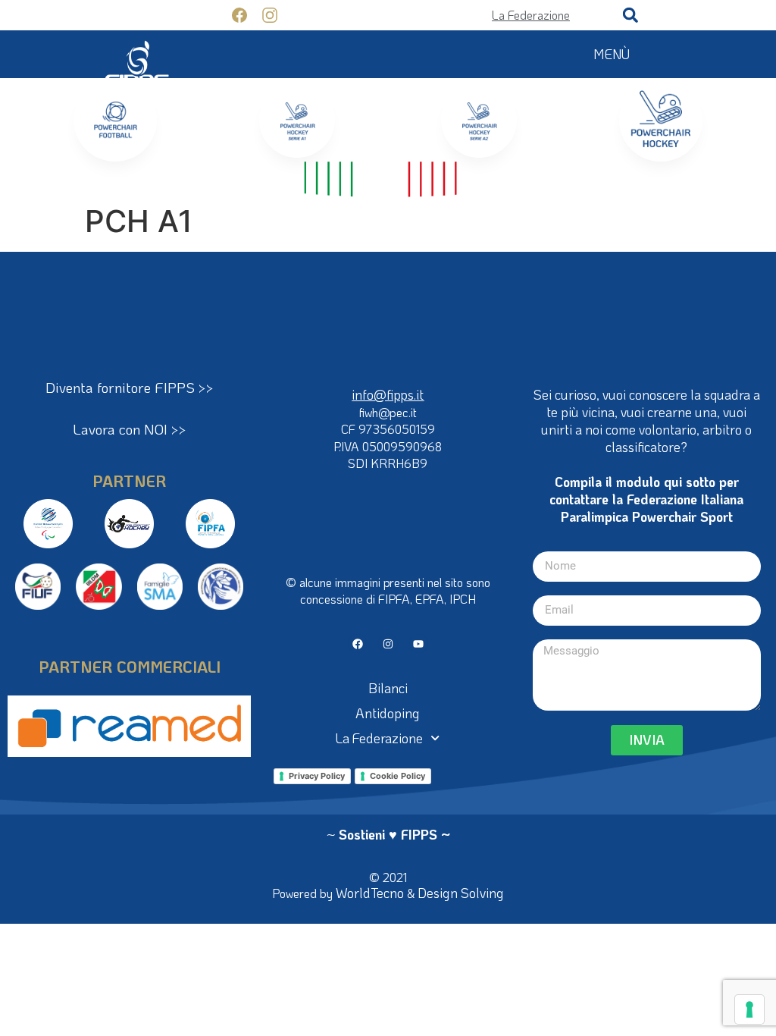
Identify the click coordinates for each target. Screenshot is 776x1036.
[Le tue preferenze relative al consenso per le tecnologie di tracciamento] (749, 1009)
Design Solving (461, 892)
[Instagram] (387, 643)
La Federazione (379, 738)
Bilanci (388, 688)
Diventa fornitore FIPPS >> (129, 387)
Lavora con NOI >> (129, 428)
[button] (630, 15)
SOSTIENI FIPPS (155, 15)
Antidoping (387, 713)
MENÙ (611, 54)
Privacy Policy (317, 776)
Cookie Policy (397, 776)
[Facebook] (357, 643)
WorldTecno (370, 892)
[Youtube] (418, 643)
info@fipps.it (388, 394)
